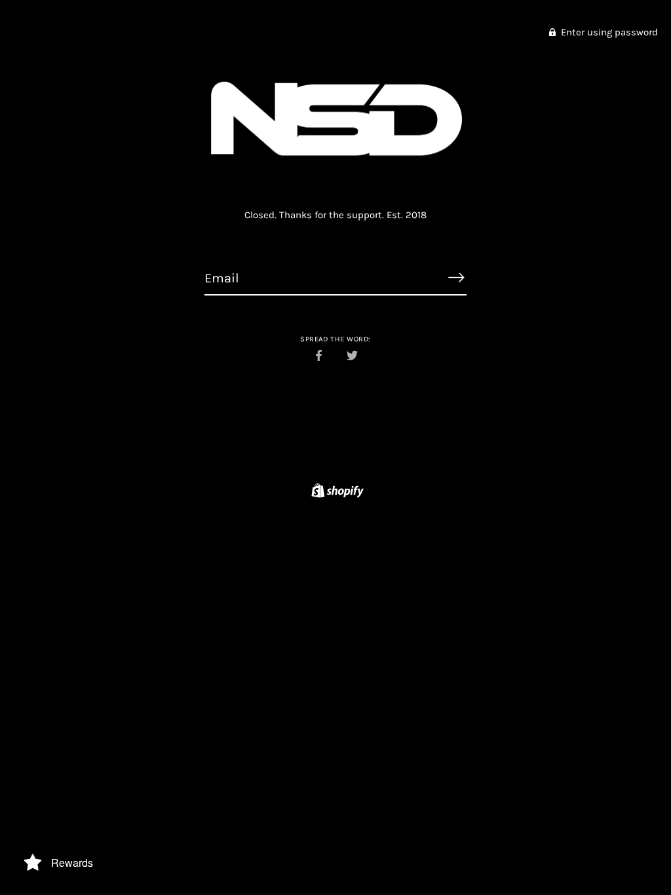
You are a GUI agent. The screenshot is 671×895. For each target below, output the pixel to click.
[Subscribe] (456, 278)
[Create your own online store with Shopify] (336, 493)
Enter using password (608, 32)
